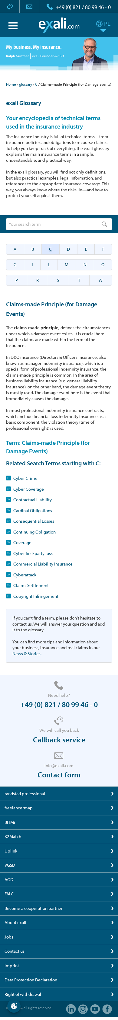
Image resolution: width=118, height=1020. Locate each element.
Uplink (11, 851)
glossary (25, 84)
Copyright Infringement (35, 596)
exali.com (59, 25)
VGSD (10, 865)
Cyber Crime (25, 478)
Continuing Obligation (34, 532)
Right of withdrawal (23, 994)
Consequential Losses (33, 521)
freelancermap (19, 808)
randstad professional (25, 793)
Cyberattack (24, 575)
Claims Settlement (31, 585)
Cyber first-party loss (33, 553)
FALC (9, 894)
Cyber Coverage (28, 489)
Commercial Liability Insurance (43, 564)
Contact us (15, 951)
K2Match (13, 836)
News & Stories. (26, 653)
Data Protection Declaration (31, 980)
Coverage (22, 542)
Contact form (59, 774)
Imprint (12, 965)
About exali (15, 922)
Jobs (9, 937)
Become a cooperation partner (34, 908)
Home (11, 84)
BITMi (10, 822)
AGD (9, 879)
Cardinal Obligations (32, 510)
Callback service (59, 739)
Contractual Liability (32, 499)
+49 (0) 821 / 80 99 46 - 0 (83, 7)
